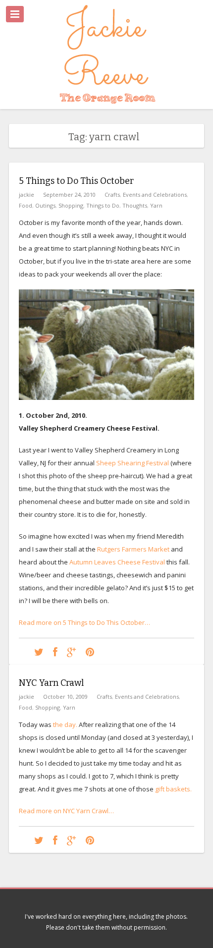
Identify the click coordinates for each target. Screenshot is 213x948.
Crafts (112, 194)
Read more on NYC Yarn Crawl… (66, 810)
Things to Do (102, 205)
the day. (65, 724)
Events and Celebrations (155, 194)
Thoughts (134, 205)
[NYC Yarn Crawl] (39, 840)
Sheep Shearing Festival (133, 462)
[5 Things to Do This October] (39, 651)
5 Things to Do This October (76, 180)
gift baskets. (173, 788)
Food (25, 205)
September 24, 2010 (69, 194)
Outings (45, 205)
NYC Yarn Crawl (51, 682)
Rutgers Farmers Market (133, 549)
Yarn (156, 205)
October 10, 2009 (65, 696)
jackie (26, 194)
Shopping (70, 205)
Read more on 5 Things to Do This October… (84, 622)
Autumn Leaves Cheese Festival (117, 562)
